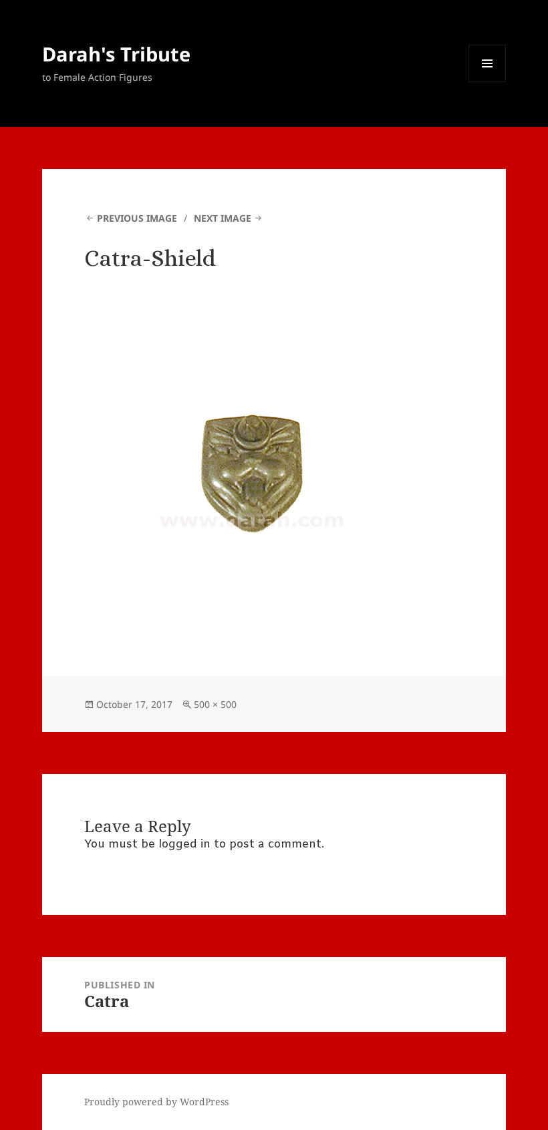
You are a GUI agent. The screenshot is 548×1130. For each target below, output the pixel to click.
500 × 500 (215, 704)
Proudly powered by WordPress (156, 1101)
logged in (184, 844)
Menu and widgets (487, 81)
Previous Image (137, 218)
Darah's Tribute (116, 54)
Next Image (222, 218)
